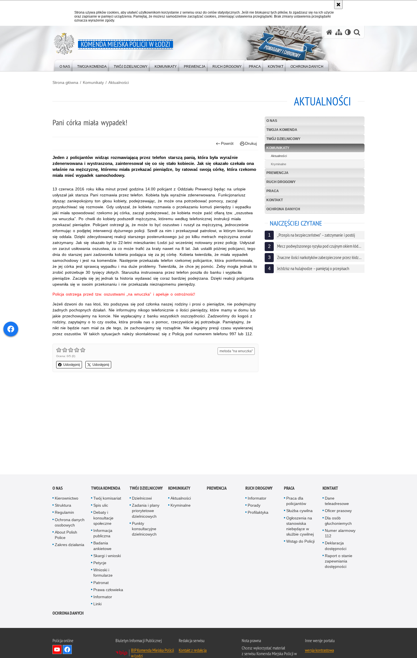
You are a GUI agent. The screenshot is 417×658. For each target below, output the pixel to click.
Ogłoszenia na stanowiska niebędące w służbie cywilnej (300, 526)
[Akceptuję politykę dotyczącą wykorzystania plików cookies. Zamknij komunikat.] (338, 4)
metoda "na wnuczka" (236, 351)
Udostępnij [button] (71, 365)
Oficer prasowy (338, 511)
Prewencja (277, 173)
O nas (271, 121)
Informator (102, 597)
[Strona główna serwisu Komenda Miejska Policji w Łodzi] (329, 32)
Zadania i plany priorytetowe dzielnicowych (145, 511)
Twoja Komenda (281, 130)
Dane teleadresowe (337, 501)
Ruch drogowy (281, 182)
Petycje (99, 563)
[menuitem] (64, 65)
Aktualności (118, 82)
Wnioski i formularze (103, 573)
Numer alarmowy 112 (340, 533)
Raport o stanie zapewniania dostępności (338, 561)
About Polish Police (66, 535)
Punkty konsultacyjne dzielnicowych (144, 529)
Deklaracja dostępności (335, 546)
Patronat (101, 583)
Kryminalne (278, 164)
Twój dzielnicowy (283, 139)
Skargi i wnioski (107, 556)
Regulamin (64, 513)
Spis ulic (100, 505)
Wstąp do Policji (300, 542)
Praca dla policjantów (296, 501)
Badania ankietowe (102, 546)
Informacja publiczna (102, 533)
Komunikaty (93, 82)
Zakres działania (69, 545)
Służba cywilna (299, 511)
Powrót (227, 143)
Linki (97, 604)
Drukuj (251, 143)
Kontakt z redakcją (193, 650)
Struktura (63, 505)
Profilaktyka (258, 513)
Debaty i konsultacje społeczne (103, 518)
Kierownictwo (66, 498)
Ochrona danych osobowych (70, 523)
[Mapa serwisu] (338, 32)
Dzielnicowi (142, 498)
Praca (272, 191)
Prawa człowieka (108, 590)
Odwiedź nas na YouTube (57, 650)
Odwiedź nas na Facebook (67, 650)
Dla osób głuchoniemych (338, 521)
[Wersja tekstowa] (348, 32)
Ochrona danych (283, 209)
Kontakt (274, 200)
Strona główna (65, 82)
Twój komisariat (107, 498)
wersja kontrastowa (319, 650)
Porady (254, 505)
